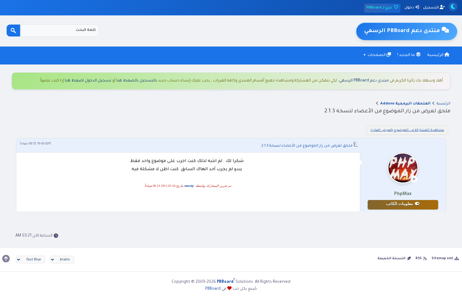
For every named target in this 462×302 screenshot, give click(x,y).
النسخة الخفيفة (391, 258)
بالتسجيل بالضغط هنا (136, 81)
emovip (189, 185)
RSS (418, 258)
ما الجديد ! (406, 55)
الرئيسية (435, 55)
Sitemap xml (442, 258)
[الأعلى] (6, 258)
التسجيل (431, 8)
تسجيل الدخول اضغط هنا (88, 81)
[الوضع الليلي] (453, 7)
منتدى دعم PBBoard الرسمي (364, 81)
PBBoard (213, 289)
